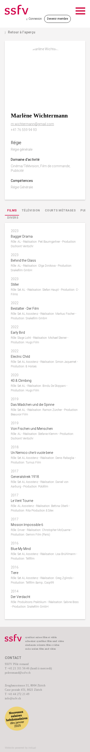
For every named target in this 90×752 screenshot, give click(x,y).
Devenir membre (57, 18)
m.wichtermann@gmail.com (32, 124)
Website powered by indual (20, 747)
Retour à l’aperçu (20, 32)
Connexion (34, 19)
